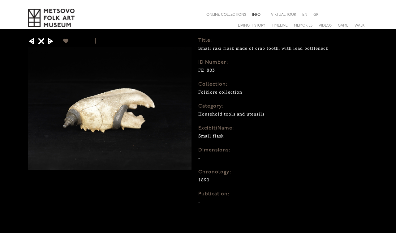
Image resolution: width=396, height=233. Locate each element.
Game (343, 26)
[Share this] (363, 14)
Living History (251, 26)
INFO (256, 15)
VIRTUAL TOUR (283, 15)
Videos (325, 26)
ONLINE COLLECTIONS (226, 15)
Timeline (280, 26)
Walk (360, 26)
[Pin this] (98, 41)
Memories (303, 26)
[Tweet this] (91, 41)
